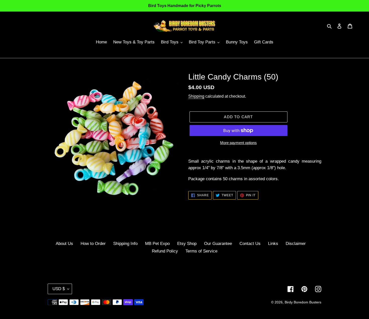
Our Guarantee (218, 243)
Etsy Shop (187, 243)
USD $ (58, 288)
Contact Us (250, 243)
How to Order (93, 243)
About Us (64, 243)
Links (273, 243)
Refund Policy (165, 251)
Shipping (196, 96)
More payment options (238, 143)
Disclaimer (296, 243)
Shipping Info (125, 243)
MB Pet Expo (157, 243)
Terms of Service (201, 251)
